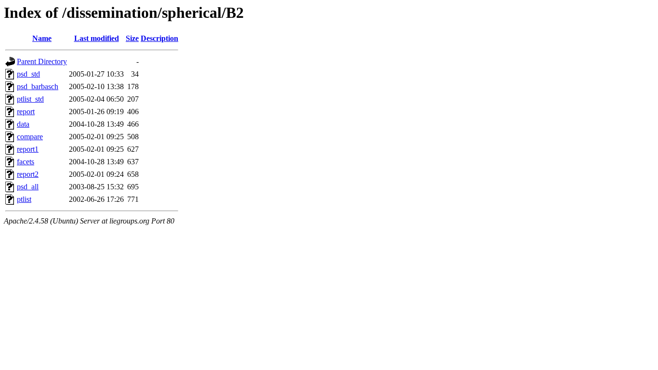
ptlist (24, 199)
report (26, 111)
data (23, 124)
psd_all (28, 187)
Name (42, 38)
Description (159, 38)
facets (25, 162)
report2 (28, 174)
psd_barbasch (37, 86)
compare (30, 136)
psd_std (28, 74)
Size (132, 38)
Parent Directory (42, 61)
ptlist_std (30, 99)
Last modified (96, 38)
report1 (28, 149)
